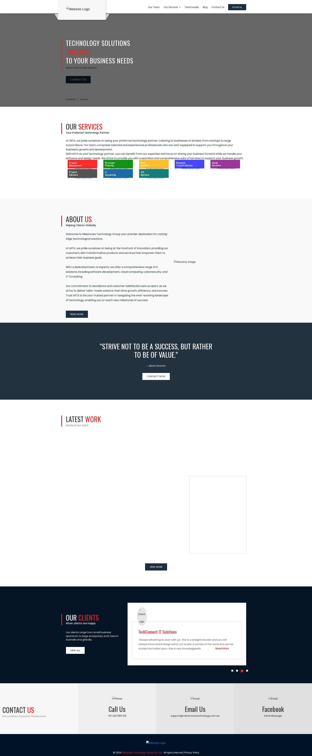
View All (75, 650)
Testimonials (191, 7)
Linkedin (84, 99)
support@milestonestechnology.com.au (195, 715)
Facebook (71, 99)
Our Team (154, 7)
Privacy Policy (191, 752)
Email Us (237, 7)
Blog (205, 7)
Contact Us (217, 7)
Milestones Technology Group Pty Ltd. (142, 752)
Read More (76, 314)
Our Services (171, 7)
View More (156, 567)
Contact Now (156, 376)
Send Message (273, 715)
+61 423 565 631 (117, 715)
